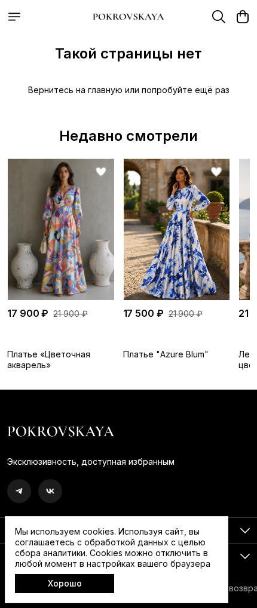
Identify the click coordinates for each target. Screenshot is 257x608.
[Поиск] (219, 17)
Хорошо (65, 583)
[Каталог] (14, 17)
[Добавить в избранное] (101, 172)
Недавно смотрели (128, 136)
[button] (60, 229)
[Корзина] (242, 17)
